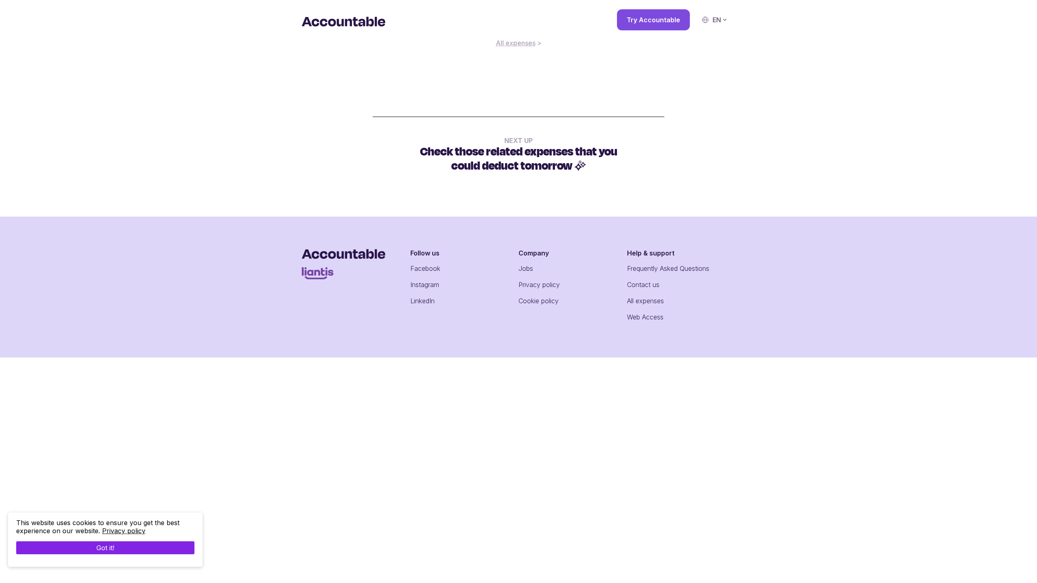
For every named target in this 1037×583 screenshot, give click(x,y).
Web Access (645, 317)
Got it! (105, 548)
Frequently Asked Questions (668, 268)
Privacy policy (539, 285)
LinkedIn (422, 301)
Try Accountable (653, 20)
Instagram (424, 285)
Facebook (425, 268)
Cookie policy (538, 301)
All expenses (516, 43)
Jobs (525, 268)
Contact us (643, 285)
